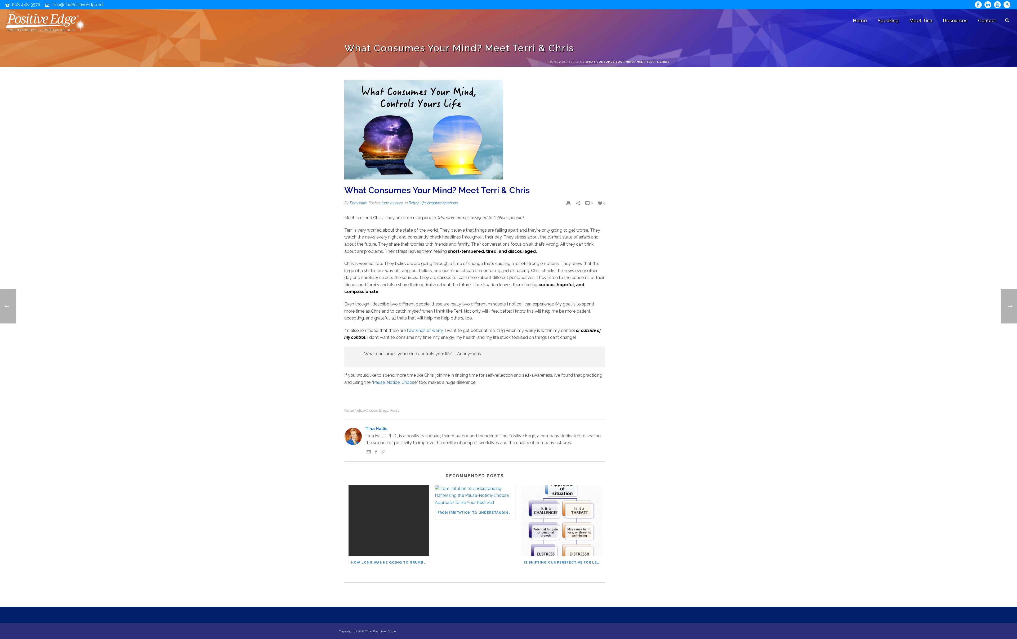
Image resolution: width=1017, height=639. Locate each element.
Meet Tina (920, 20)
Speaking (888, 20)
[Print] (568, 203)
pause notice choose (360, 410)
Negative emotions (442, 203)
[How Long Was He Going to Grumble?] (389, 520)
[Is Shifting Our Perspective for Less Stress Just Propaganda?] (561, 520)
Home (860, 20)
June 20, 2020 (392, 203)
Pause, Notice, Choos (393, 382)
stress (383, 410)
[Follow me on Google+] (383, 452)
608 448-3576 (26, 4)
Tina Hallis (358, 203)
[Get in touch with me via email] (369, 452)
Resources (955, 20)
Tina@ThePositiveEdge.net (78, 4)
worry (394, 410)
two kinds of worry (425, 330)
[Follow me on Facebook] (376, 452)
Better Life (572, 61)
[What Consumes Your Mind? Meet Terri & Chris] (474, 129)
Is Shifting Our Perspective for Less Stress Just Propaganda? (563, 562)
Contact (987, 20)
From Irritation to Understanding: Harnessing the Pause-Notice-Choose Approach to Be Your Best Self (476, 513)
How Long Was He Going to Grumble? (390, 562)
